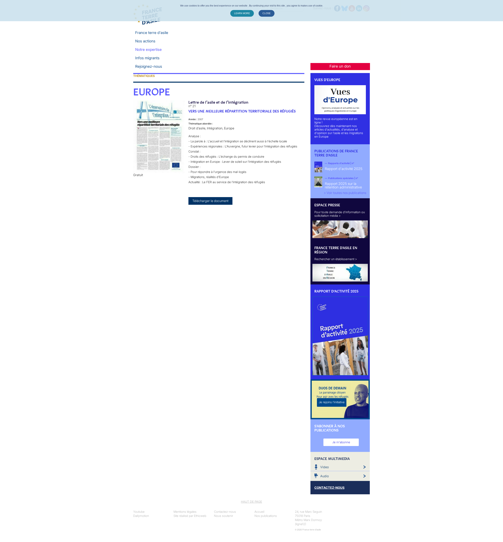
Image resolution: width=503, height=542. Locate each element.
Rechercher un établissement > (335, 259)
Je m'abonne (341, 442)
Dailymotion (141, 516)
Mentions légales (184, 512)
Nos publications (265, 516)
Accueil (259, 512)
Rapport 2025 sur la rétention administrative (343, 185)
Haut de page (251, 502)
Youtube (139, 512)
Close (267, 13)
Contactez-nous (225, 512)
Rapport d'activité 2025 (343, 169)
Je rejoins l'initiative (332, 402)
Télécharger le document (210, 201)
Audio (324, 476)
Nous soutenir (223, 516)
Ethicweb (200, 516)
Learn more (242, 13)
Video (324, 467)
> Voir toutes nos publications (345, 193)
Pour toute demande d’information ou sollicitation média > (339, 214)
